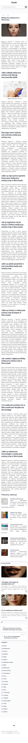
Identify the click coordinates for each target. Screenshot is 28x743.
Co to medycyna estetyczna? (11, 610)
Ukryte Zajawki (7, 700)
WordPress (9, 733)
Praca (4, 676)
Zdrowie (5, 711)
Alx (18, 733)
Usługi (8, 14)
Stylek (14, 2)
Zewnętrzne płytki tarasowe (16, 498)
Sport (4, 689)
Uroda (3, 14)
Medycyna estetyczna (12, 98)
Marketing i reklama (8, 662)
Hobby (4, 656)
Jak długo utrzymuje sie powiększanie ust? (9, 583)
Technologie (6, 692)
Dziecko (5, 651)
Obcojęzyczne (6, 673)
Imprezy (5, 659)
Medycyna (3, 41)
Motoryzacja (6, 667)
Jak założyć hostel (14, 550)
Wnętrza (5, 708)
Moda (4, 665)
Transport (5, 695)
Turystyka (5, 698)
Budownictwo (6, 648)
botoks (3, 111)
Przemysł (5, 681)
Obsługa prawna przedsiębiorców (18, 538)
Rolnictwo (5, 684)
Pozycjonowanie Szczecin (16, 524)
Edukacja (5, 654)
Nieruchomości (7, 670)
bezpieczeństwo (5, 158)
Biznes (5, 645)
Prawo (4, 678)
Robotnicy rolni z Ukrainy (16, 512)
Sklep (4, 687)
